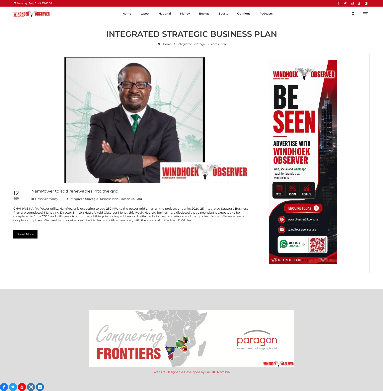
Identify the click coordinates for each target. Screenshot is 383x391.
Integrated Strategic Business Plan (94, 198)
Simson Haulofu (130, 198)
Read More (25, 234)
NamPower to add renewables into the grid (74, 191)
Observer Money (46, 198)
